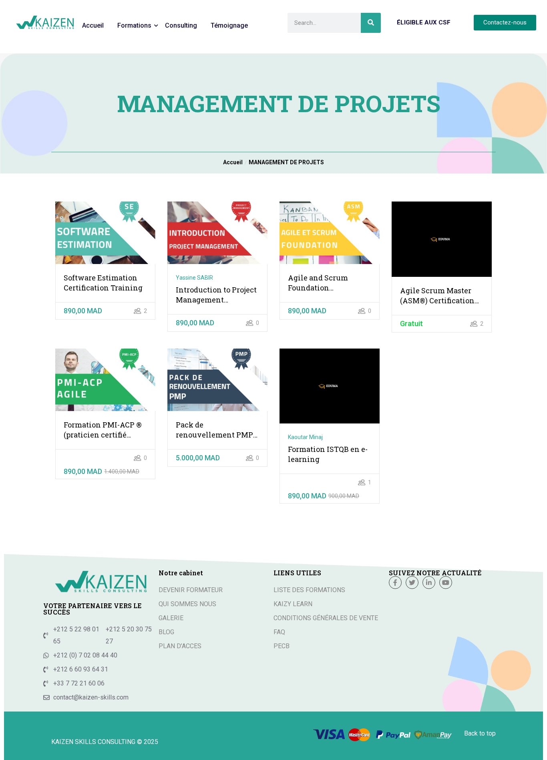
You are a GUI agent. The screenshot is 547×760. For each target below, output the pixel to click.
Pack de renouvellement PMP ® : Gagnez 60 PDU (214, 430)
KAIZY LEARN (293, 604)
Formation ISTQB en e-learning (328, 454)
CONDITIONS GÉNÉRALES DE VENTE (326, 618)
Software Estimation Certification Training (103, 282)
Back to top (480, 733)
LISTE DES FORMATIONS (309, 590)
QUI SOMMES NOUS (187, 604)
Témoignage (229, 25)
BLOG (166, 632)
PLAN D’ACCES (180, 646)
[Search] (371, 23)
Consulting (181, 25)
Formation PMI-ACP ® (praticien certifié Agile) (103, 430)
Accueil (93, 25)
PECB (282, 646)
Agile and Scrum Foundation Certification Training (327, 283)
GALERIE (171, 618)
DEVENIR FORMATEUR (191, 590)
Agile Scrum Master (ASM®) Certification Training (437, 296)
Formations (134, 25)
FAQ (279, 632)
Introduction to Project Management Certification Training (216, 295)
